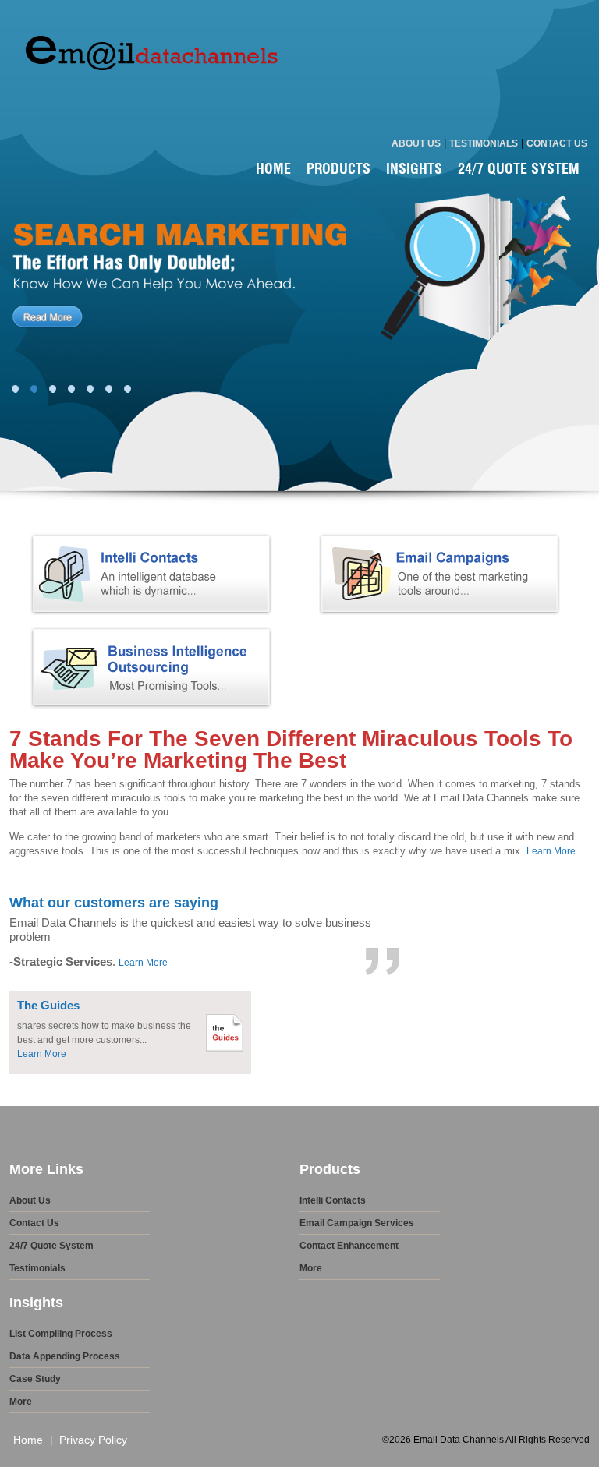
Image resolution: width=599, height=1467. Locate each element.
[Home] (148, 123)
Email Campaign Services (357, 1223)
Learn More (551, 851)
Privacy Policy (93, 1439)
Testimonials (483, 143)
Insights (414, 167)
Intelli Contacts (333, 1200)
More (311, 1268)
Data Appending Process (64, 1356)
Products (338, 167)
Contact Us (556, 143)
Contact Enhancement (349, 1245)
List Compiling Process (60, 1333)
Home (273, 167)
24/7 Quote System (519, 167)
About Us (416, 143)
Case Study (35, 1378)
